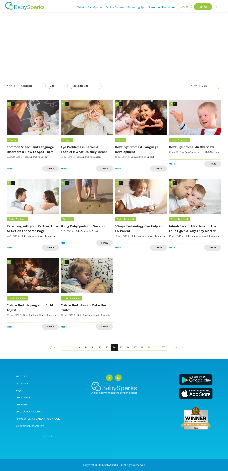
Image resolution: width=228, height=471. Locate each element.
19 (149, 347)
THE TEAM (21, 404)
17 (135, 347)
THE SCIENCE (23, 397)
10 (86, 347)
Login (184, 6)
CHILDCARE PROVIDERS (29, 411)
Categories (26, 85)
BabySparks (31, 156)
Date (204, 85)
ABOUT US (21, 376)
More (10, 169)
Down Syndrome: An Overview (191, 147)
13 (107, 347)
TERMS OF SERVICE (27, 418)
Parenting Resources (162, 7)
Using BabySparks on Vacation (83, 226)
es (217, 7)
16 (128, 347)
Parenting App (136, 7)
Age (52, 85)
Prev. (53, 347)
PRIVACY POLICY (52, 418)
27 (163, 347)
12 (100, 347)
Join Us (203, 7)
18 (142, 347)
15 (121, 347)
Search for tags (80, 85)
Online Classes (115, 7)
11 (93, 347)
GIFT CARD (22, 383)
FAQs (18, 390)
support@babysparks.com (30, 425)
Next (175, 347)
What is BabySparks (89, 7)
